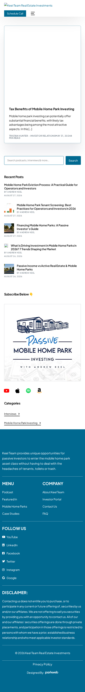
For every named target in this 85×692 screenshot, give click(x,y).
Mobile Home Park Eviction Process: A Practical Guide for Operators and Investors (41, 186)
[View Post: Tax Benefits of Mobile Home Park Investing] (42, 64)
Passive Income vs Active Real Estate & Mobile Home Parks (47, 267)
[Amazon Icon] (39, 390)
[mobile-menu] (32, 13)
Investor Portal (51, 499)
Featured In (9, 499)
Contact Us (49, 506)
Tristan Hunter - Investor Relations (32, 135)
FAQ (45, 513)
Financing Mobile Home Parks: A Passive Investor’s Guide (43, 227)
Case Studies (10, 513)
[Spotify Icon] (28, 390)
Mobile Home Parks (14, 506)
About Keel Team (53, 492)
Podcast (7, 492)
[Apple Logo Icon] (17, 390)
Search (73, 160)
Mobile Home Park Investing (28, 28)
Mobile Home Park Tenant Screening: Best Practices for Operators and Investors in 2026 (46, 206)
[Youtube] (6, 390)
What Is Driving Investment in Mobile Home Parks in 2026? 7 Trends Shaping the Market (43, 247)
